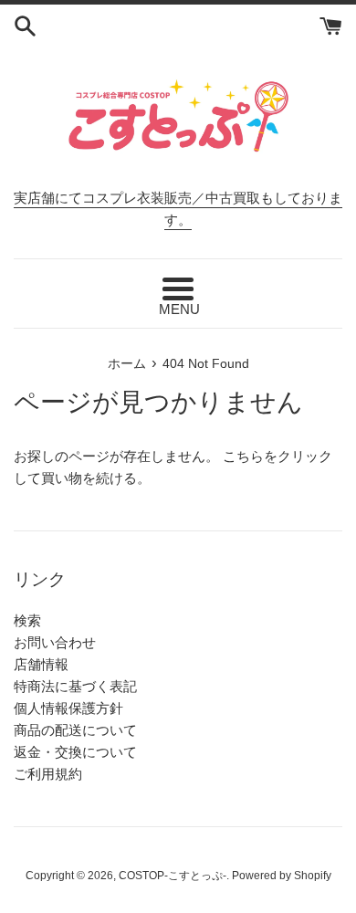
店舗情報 (41, 664)
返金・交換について (75, 752)
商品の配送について (75, 730)
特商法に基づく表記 (75, 686)
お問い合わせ (55, 642)
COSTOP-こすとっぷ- (172, 875)
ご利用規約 (48, 774)
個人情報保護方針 (68, 708)
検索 (27, 620)
